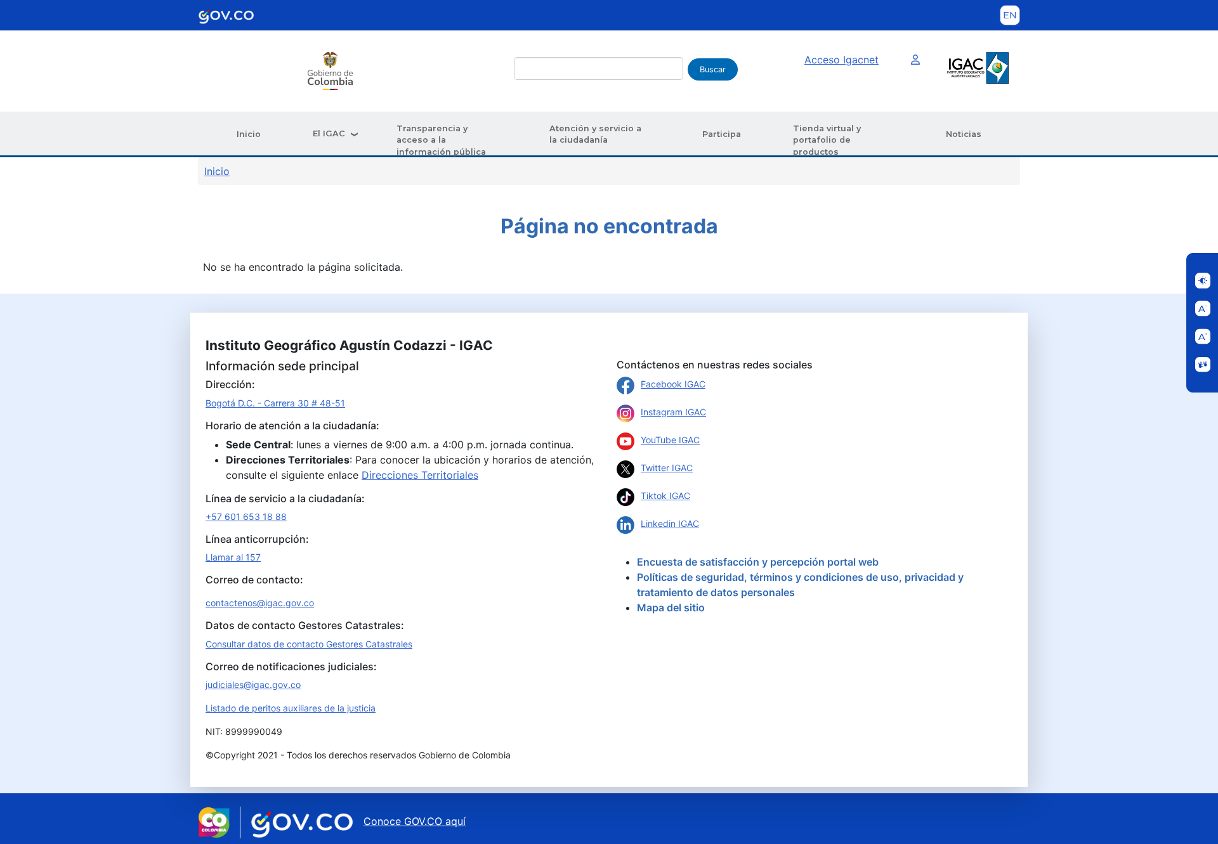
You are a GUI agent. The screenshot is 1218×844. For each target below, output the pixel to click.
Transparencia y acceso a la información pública (441, 140)
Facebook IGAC (673, 384)
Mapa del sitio (671, 607)
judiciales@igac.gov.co (253, 684)
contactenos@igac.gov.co (260, 602)
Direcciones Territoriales (420, 475)
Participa (721, 134)
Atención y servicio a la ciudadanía (595, 134)
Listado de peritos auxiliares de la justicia (291, 708)
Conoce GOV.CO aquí (414, 821)
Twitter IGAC (667, 467)
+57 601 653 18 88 (246, 516)
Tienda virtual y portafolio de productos (827, 140)
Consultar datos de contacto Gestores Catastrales (309, 644)
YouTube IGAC (670, 439)
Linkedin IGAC (670, 523)
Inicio (249, 134)
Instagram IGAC (673, 411)
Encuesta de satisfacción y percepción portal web (758, 561)
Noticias (963, 134)
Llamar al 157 (233, 557)
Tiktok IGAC (665, 495)
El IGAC (329, 133)
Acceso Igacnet (841, 59)
